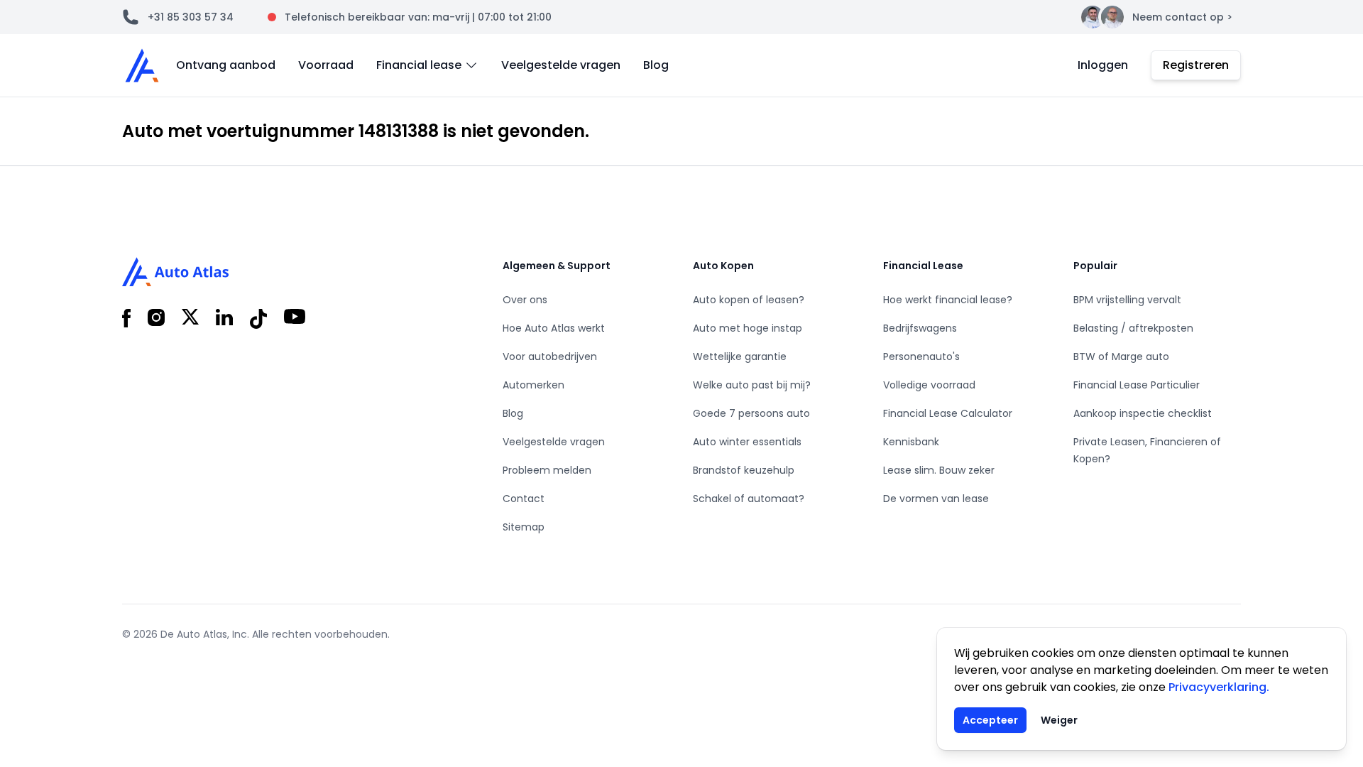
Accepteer (990, 720)
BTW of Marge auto (1121, 356)
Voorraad (326, 65)
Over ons (525, 300)
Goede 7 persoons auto (751, 413)
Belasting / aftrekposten (1133, 328)
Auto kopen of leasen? (748, 300)
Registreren (1196, 65)
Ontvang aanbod (225, 65)
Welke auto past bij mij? (752, 385)
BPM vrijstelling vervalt (1127, 300)
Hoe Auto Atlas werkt (554, 328)
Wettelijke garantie (740, 356)
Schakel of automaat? (748, 498)
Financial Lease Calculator (947, 413)
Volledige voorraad (929, 385)
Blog (656, 65)
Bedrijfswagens (920, 328)
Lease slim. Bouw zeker (939, 470)
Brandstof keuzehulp (743, 470)
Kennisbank (911, 442)
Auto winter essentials (747, 442)
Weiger (1059, 720)
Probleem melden (547, 470)
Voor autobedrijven (550, 356)
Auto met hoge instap (747, 328)
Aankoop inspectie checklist (1142, 413)
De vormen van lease (936, 498)
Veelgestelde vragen (560, 65)
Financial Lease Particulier (1136, 385)
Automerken (533, 385)
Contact (523, 498)
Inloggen (1103, 65)
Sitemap (523, 527)
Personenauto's (921, 356)
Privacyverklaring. (1218, 687)
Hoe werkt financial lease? (947, 300)
